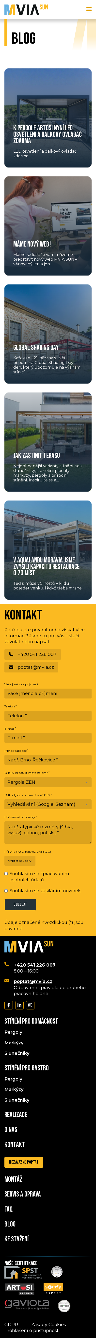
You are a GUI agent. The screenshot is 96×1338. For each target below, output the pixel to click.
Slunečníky (16, 1053)
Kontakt (14, 1145)
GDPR (11, 1324)
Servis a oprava (22, 1195)
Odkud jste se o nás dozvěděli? (27, 795)
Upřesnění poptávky (19, 817)
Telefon (9, 706)
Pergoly (13, 1032)
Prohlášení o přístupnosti (32, 1330)
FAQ (8, 1210)
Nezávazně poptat (23, 1162)
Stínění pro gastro (26, 1068)
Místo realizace (15, 751)
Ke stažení (16, 1239)
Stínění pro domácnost (31, 1021)
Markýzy (13, 1043)
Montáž (13, 1180)
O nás (10, 1130)
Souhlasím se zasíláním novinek (45, 890)
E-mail (9, 728)
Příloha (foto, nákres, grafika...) (27, 851)
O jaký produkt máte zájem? (26, 773)
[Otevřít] (89, 10)
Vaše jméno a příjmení (21, 684)
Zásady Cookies (48, 1324)
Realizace (15, 1115)
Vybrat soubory (20, 861)
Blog (10, 1224)
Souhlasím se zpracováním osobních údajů (39, 876)
